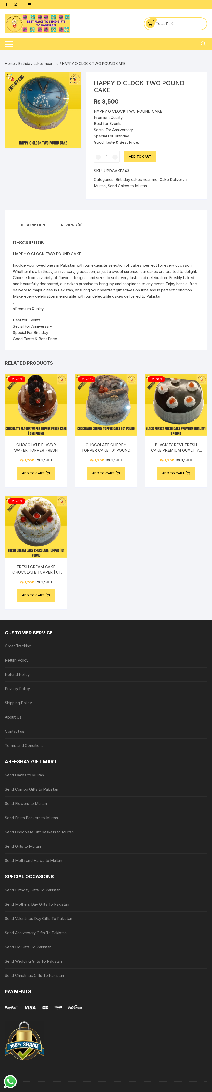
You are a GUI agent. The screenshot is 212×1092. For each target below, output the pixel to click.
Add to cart (140, 156)
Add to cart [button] (33, 473)
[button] (72, 81)
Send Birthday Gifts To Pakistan (32, 890)
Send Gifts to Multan (23, 846)
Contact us (14, 731)
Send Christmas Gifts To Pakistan (34, 975)
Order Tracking (18, 645)
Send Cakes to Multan (127, 185)
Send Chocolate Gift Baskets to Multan (39, 832)
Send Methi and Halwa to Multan (33, 860)
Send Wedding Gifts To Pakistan (33, 961)
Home (10, 63)
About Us (13, 717)
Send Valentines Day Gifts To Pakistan (38, 918)
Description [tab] (33, 225)
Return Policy (16, 660)
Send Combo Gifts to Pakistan (31, 789)
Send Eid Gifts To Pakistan (28, 946)
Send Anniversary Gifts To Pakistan (36, 932)
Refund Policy (17, 674)
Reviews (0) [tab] (72, 225)
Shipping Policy (18, 702)
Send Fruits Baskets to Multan (31, 817)
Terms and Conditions (24, 745)
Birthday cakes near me (38, 63)
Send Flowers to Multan (26, 803)
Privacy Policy (17, 688)
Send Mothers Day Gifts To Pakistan (37, 904)
